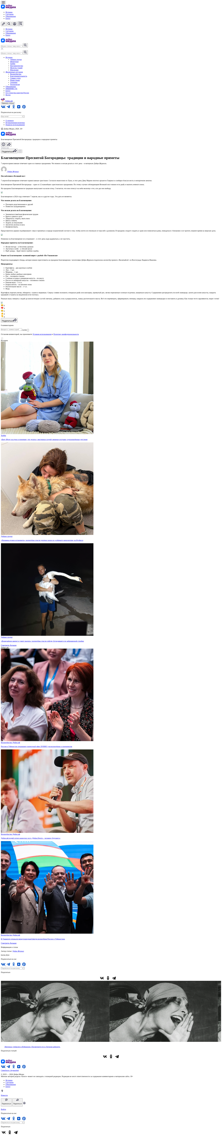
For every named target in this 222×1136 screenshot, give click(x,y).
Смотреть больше (9, 645)
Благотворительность (18, 76)
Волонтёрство (15, 74)
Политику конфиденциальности (66, 334)
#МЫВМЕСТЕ (11, 89)
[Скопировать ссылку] (120, 978)
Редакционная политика (15, 123)
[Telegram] (114, 978)
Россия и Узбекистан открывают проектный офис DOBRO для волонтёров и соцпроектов (36, 746)
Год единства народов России (17, 93)
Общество (5, 148)
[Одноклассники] (108, 978)
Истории (9, 12)
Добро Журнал (18, 951)
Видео (8, 95)
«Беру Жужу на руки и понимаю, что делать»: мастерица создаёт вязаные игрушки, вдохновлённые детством (44, 439)
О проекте (10, 121)
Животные (14, 62)
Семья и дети (15, 78)
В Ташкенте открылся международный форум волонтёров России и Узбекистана (33, 939)
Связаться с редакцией (10, 1070)
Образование (11, 16)
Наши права (15, 80)
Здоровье (13, 82)
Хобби (12, 64)
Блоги (8, 18)
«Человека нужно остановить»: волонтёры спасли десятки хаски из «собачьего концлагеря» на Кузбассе (42, 540)
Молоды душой (16, 68)
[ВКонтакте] (102, 978)
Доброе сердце (16, 59)
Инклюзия (14, 70)
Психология (15, 84)
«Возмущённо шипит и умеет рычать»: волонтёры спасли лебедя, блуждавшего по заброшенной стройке (42, 641)
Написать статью (8, 103)
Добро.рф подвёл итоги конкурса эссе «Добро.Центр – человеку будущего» (30, 838)
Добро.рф (16, 743)
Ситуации (10, 14)
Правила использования (15, 125)
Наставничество (16, 66)
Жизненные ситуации (14, 72)
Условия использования (42, 334)
